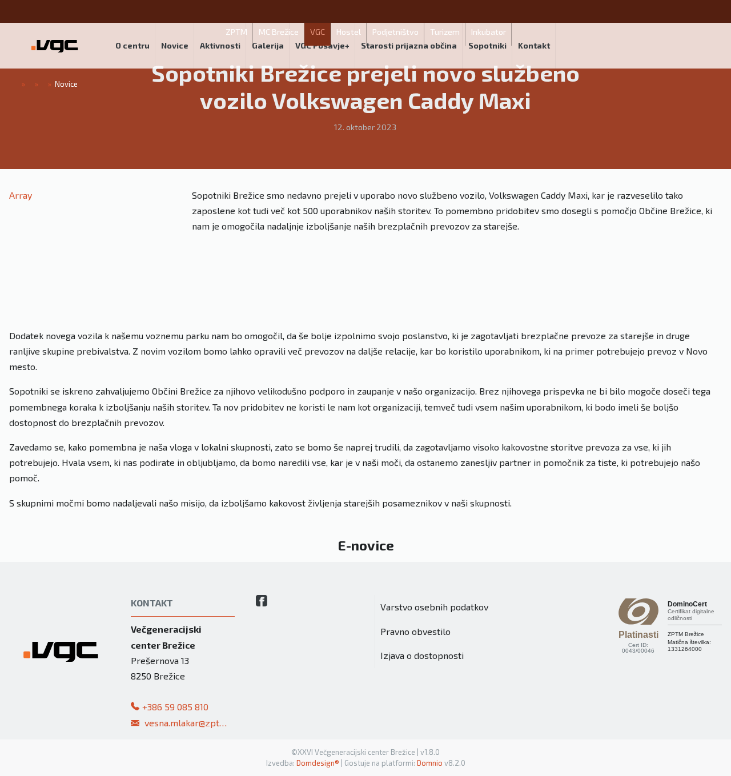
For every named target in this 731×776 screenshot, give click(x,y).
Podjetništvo (395, 32)
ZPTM (236, 32)
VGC (317, 32)
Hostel (348, 32)
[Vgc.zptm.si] (55, 46)
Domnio (430, 762)
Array (20, 195)
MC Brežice (279, 32)
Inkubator (488, 32)
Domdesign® (317, 762)
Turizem (445, 32)
